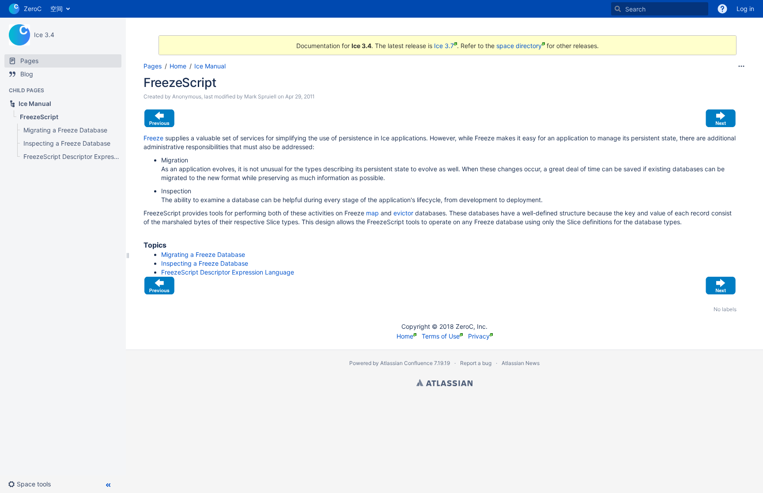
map (372, 213)
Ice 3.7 (444, 45)
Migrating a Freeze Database (203, 254)
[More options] (741, 66)
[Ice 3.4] (19, 34)
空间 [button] (56, 8)
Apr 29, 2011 (299, 96)
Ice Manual (210, 66)
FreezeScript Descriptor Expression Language (227, 272)
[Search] (617, 8)
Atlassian (444, 382)
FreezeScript (180, 82)
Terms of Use (441, 336)
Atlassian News (521, 363)
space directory (519, 45)
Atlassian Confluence (406, 363)
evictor (403, 213)
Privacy (479, 336)
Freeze (153, 138)
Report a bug (475, 363)
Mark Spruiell (260, 96)
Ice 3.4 (44, 34)
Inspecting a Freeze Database (204, 263)
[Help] (722, 9)
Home (178, 66)
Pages (153, 66)
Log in (745, 8)
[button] (33, 484)
